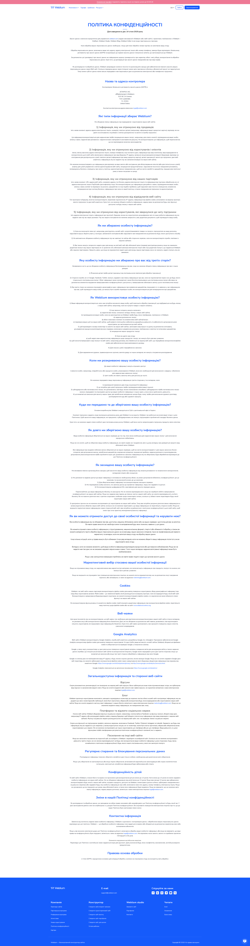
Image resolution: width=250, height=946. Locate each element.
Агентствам (55, 918)
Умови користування (58, 922)
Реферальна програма (58, 915)
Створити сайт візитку (96, 915)
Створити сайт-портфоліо (97, 918)
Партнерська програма (59, 911)
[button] (179, 7)
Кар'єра (53, 930)
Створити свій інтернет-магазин (99, 907)
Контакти (129, 915)
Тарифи (83, 8)
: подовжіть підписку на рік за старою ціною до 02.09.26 (125, 2)
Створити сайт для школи (97, 922)
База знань (168, 915)
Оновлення (168, 911)
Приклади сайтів (56, 907)
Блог (166, 907)
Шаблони (91, 8)
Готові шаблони (94, 926)
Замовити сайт (131, 907)
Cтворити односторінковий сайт (100, 911)
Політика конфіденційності (60, 926)
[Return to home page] (58, 7)
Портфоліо (130, 911)
